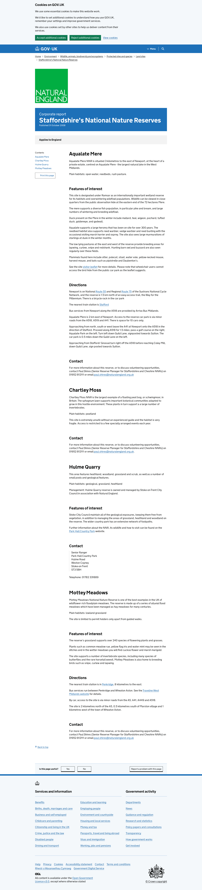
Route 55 (101, 291)
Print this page (47, 175)
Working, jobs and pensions (95, 845)
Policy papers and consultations (144, 827)
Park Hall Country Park (82, 531)
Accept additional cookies (51, 37)
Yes (70, 769)
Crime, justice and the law (49, 833)
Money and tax (88, 827)
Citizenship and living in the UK (52, 827)
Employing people (90, 808)
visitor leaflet (90, 266)
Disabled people (44, 839)
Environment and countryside (96, 814)
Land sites (140, 56)
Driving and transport (47, 845)
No (87, 769)
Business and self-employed (50, 814)
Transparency (133, 833)
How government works (139, 839)
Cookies (58, 864)
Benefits (39, 802)
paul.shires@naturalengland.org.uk (114, 374)
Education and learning (93, 802)
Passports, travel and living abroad (99, 833)
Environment (50, 56)
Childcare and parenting (48, 820)
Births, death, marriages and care (54, 808)
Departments (133, 802)
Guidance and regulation (139, 814)
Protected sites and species (119, 56)
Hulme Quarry (41, 164)
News (129, 808)
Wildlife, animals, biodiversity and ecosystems (81, 56)
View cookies (110, 37)
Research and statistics (139, 820)
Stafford (104, 304)
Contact (99, 864)
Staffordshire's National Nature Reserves (58, 60)
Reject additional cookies (85, 37)
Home (38, 56)
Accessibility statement (79, 864)
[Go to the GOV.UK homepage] (46, 48)
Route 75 (126, 291)
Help (38, 864)
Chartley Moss (42, 160)
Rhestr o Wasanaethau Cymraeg (53, 868)
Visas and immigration (92, 839)
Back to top (43, 747)
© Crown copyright (156, 881)
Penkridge (107, 684)
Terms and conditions (118, 864)
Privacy (47, 864)
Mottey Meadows (43, 168)
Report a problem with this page (146, 769)
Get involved (133, 845)
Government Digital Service (89, 868)
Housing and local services (95, 820)
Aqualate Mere (42, 156)
